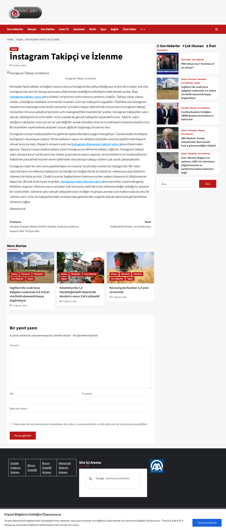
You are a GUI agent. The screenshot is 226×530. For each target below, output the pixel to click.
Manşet (32, 29)
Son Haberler (15, 29)
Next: (130, 224)
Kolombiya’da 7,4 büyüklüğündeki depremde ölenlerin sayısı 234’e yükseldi (80, 292)
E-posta (87, 393)
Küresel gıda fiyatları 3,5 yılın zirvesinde (129, 290)
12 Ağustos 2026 (20, 305)
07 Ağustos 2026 (119, 297)
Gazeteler (79, 29)
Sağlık (114, 29)
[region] (113, 519)
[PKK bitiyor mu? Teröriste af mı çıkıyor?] (168, 63)
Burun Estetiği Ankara (47, 467)
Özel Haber (129, 29)
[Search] (217, 29)
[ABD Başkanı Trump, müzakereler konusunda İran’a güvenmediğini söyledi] (168, 137)
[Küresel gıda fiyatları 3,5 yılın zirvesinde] (130, 267)
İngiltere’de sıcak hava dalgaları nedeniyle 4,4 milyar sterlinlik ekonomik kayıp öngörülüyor (30, 294)
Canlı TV (64, 29)
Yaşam (14, 49)
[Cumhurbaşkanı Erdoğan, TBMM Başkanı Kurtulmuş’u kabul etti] (168, 113)
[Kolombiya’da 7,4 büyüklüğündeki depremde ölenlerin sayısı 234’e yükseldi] (80, 267)
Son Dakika (48, 29)
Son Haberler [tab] (169, 46)
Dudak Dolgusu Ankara (15, 467)
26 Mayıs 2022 (19, 65)
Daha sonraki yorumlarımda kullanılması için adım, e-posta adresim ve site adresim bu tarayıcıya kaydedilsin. (80, 424)
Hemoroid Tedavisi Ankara (64, 467)
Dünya (14, 274)
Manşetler (38, 274)
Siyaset (193, 108)
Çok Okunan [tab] (194, 46)
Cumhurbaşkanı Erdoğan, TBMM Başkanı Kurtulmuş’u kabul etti (197, 115)
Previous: (44, 226)
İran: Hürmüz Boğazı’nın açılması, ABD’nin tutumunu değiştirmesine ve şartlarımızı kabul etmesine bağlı (198, 165)
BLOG (92, 29)
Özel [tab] (212, 46)
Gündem (138, 274)
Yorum (15, 345)
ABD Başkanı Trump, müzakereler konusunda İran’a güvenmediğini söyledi (198, 142)
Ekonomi (25, 274)
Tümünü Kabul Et (207, 522)
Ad (11, 393)
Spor (103, 29)
